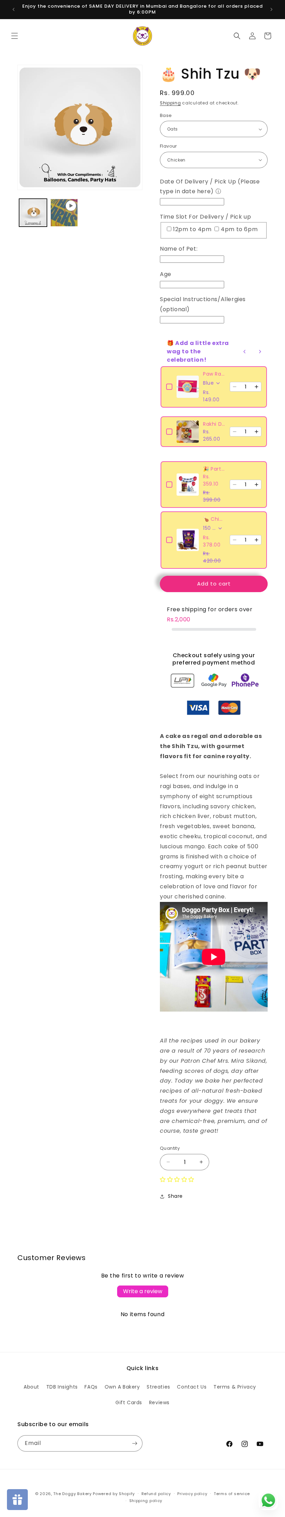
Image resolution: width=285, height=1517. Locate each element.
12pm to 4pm (193, 229)
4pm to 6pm (239, 229)
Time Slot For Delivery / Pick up (205, 217)
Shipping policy (146, 1500)
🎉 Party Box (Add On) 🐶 (214, 468)
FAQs (90, 1386)
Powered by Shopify (114, 1493)
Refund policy (156, 1493)
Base (166, 115)
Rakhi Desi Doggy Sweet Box (214, 423)
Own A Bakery (122, 1386)
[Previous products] (244, 351)
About (31, 1386)
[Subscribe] (134, 1443)
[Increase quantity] (256, 386)
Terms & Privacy (234, 1386)
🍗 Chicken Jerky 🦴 (214, 519)
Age (165, 274)
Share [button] (175, 1196)
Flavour (168, 146)
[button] (14, 36)
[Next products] (260, 351)
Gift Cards (128, 1402)
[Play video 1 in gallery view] (64, 213)
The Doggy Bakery (72, 1493)
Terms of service (232, 1493)
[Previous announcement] (13, 9)
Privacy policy (192, 1493)
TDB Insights (62, 1386)
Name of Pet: (178, 249)
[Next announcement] (271, 9)
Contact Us (191, 1386)
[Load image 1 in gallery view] (33, 213)
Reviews (159, 1402)
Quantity (170, 1148)
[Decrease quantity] (234, 386)
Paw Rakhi (214, 373)
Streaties (158, 1386)
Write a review (142, 1291)
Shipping (170, 103)
